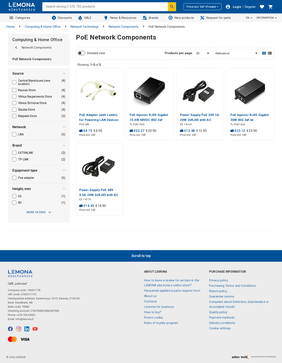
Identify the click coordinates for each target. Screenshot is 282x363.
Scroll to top (141, 256)
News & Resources (123, 18)
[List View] (269, 53)
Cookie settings (220, 328)
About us (150, 296)
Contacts (150, 301)
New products (184, 18)
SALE (88, 18)
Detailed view (96, 53)
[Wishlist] (261, 6)
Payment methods (222, 317)
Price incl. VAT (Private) (201, 6)
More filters (36, 212)
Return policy (218, 291)
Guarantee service (221, 296)
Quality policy (218, 312)
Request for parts (218, 18)
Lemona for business (159, 307)
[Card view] (264, 53)
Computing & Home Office (42, 27)
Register (250, 6)
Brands (154, 18)
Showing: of (89, 64)
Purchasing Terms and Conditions (232, 286)
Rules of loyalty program (161, 323)
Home (10, 27)
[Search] (172, 6)
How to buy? (153, 312)
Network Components (124, 27)
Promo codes (153, 317)
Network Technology (84, 27)
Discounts (65, 18)
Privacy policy (218, 280)
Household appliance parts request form (172, 291)
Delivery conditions (222, 323)
